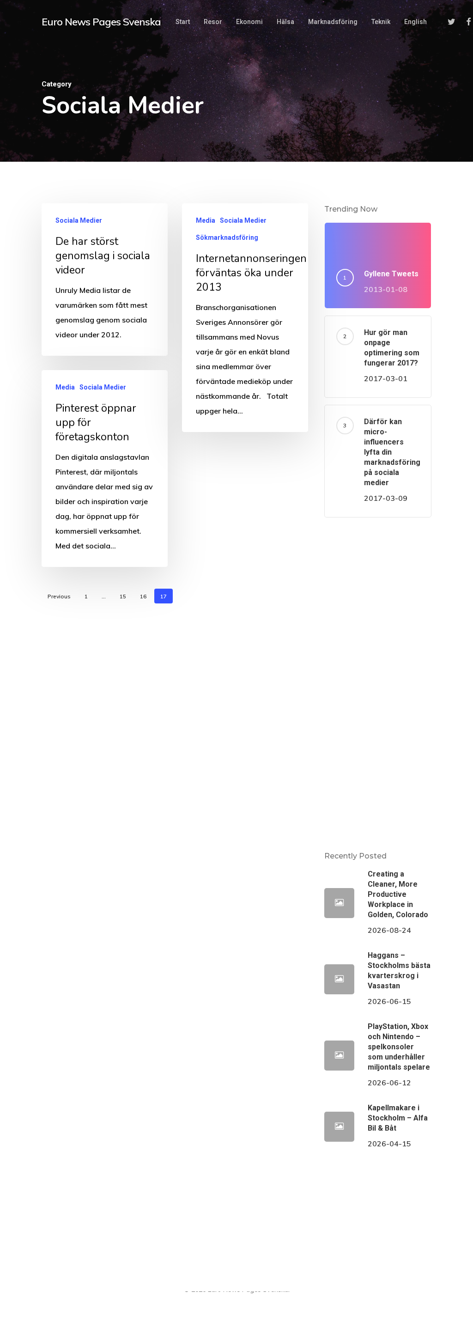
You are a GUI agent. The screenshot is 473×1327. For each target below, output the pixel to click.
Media (205, 220)
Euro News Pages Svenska (101, 22)
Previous (59, 596)
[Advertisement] (377, 683)
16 (143, 596)
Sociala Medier (78, 220)
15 (123, 596)
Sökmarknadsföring (227, 237)
